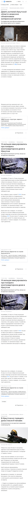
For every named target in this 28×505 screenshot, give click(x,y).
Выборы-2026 (5, 4)
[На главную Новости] (8, 1)
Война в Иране (14, 4)
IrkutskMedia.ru (12, 141)
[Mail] (4, 1)
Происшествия (4, 9)
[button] (14, 34)
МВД (16, 64)
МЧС (20, 194)
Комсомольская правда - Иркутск (17, 7)
